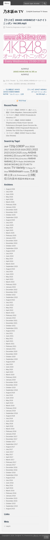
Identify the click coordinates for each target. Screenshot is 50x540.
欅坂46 (28, 179)
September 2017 (12, 444)
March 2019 (10, 406)
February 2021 (11, 346)
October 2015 (11, 503)
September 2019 (12, 390)
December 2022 (11, 290)
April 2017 (9, 457)
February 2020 (11, 377)
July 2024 (9, 253)
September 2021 (12, 328)
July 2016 (9, 480)
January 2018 (11, 434)
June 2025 (9, 225)
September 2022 (12, 297)
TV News (29, 168)
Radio (11, 84)
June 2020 (9, 367)
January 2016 (11, 496)
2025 (19, 152)
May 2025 (9, 228)
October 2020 (11, 357)
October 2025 (11, 215)
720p (12, 146)
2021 (29, 149)
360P (6, 147)
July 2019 (9, 395)
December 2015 (11, 498)
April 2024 (9, 261)
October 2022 (11, 295)
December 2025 (11, 210)
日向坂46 (12, 178)
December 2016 (11, 467)
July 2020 (9, 364)
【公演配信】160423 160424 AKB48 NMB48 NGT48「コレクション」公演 (13, 92)
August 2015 (10, 509)
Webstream (16, 171)
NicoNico (24, 159)
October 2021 (11, 326)
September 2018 (12, 413)
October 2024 (11, 246)
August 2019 (10, 393)
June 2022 (9, 305)
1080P (20, 146)
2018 (12, 149)
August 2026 (10, 189)
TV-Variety (18, 167)
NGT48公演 (16, 159)
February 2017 (11, 462)
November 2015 (11, 501)
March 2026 (10, 202)
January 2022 (11, 318)
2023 (7, 152)
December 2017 (11, 436)
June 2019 (9, 398)
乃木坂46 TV (13, 11)
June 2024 (9, 256)
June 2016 (9, 483)
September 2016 (12, 475)
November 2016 (11, 470)
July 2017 (9, 449)
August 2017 (10, 447)
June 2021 (9, 336)
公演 (10, 175)
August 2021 (10, 331)
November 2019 (11, 385)
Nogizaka (16, 27)
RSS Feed (22, 101)
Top (47, 537)
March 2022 (10, 313)
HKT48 (25, 155)
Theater (13, 81)
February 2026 (11, 205)
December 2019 (11, 382)
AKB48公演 (10, 155)
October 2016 (11, 473)
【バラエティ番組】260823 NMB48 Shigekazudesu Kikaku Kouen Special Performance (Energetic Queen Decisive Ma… (22, 122)
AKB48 (26, 81)
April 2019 (9, 403)
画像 (32, 179)
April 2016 (9, 488)
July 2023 (9, 272)
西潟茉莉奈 (31, 84)
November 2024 (11, 243)
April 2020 (9, 372)
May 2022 (9, 308)
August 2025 (10, 220)
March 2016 (10, 491)
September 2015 (12, 506)
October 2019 (11, 387)
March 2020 (10, 375)
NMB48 (32, 158)
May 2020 (9, 369)
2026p (24, 153)
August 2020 (10, 362)
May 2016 (9, 485)
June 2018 (9, 421)
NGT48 (9, 159)
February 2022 (11, 315)
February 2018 (11, 431)
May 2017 (9, 454)
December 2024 (11, 241)
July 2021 (9, 333)
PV (17, 162)
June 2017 (9, 452)
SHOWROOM (29, 162)
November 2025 (11, 212)
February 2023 (11, 284)
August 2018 (10, 416)
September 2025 (12, 217)
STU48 (25, 164)
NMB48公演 (10, 161)
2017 (6, 149)
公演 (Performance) (20, 175)
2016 (7, 81)
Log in (8, 526)
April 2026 (9, 199)
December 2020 (11, 351)
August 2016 (10, 478)
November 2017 (11, 439)
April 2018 (9, 426)
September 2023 (12, 266)
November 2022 (11, 292)
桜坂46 (21, 178)
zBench (35, 536)
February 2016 (11, 493)
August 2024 (10, 251)
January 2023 (11, 287)
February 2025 (11, 235)
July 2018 (9, 418)
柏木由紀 (24, 84)
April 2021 (9, 341)
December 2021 (11, 320)
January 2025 (11, 238)
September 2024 (12, 248)
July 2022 (9, 302)
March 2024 (10, 264)
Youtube (26, 172)
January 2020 (11, 380)
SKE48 (7, 164)
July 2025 (9, 223)
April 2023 (9, 279)
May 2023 (9, 277)
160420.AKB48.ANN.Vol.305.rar (25, 72)
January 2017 (11, 465)
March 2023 (10, 282)
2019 (17, 149)
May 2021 (9, 339)
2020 (23, 149)
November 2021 (11, 323)
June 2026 (9, 194)
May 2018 (9, 424)
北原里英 (17, 84)
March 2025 (10, 233)
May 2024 (9, 259)
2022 (35, 149)
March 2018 (10, 429)
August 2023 (10, 269)
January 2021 (11, 349)
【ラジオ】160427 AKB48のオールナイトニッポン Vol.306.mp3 (37, 92)
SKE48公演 (16, 164)
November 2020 (11, 354)
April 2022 (9, 310)
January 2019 (11, 411)
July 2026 (9, 192)
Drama (19, 156)
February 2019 (11, 408)
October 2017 (11, 442)
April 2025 (9, 230)
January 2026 (11, 207)
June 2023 (9, 274)
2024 (13, 152)
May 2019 (9, 400)
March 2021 (10, 344)
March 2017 (10, 460)
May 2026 (9, 197)
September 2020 (12, 359)
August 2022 (10, 300)
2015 (27, 147)
